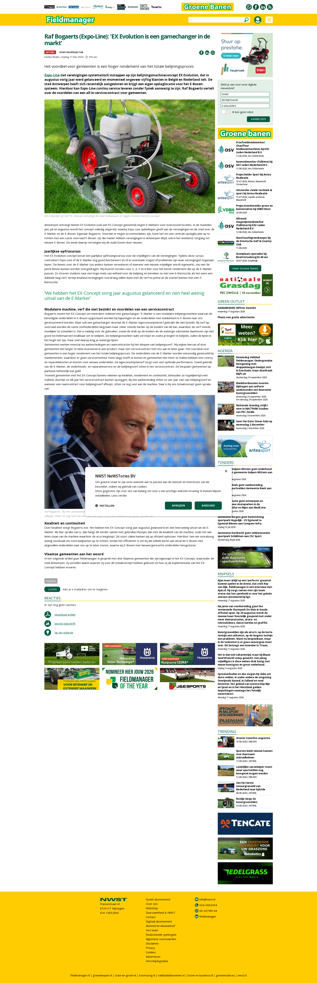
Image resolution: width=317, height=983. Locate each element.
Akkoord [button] (208, 505)
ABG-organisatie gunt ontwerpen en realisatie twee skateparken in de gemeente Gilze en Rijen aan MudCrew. (242, 504)
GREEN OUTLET (231, 301)
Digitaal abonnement (159, 921)
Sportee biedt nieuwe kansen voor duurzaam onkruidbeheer (254, 754)
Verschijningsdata (157, 961)
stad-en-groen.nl (125, 975)
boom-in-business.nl (200, 975)
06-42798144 (208, 911)
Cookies (151, 952)
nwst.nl (242, 975)
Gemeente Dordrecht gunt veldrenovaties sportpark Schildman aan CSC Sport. (244, 534)
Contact (151, 917)
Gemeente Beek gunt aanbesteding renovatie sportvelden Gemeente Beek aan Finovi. (245, 488)
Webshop (152, 908)
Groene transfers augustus (253, 738)
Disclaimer (152, 943)
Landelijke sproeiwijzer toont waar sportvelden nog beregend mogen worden (254, 770)
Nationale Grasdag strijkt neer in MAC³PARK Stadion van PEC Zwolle (252, 409)
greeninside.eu (225, 975)
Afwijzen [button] (178, 505)
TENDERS (226, 462)
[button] (104, 506)
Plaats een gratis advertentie (236, 317)
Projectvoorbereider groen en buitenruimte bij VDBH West (254, 207)
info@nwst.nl (207, 899)
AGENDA (225, 350)
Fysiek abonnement (158, 899)
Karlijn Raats (52, 57)
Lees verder (119, 495)
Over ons (152, 904)
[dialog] (158, 491)
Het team (152, 930)
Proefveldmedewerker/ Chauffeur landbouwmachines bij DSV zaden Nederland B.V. (252, 147)
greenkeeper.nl (102, 975)
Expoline (51, 581)
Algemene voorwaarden (161, 939)
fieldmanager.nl (80, 975)
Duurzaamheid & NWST (160, 912)
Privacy (150, 948)
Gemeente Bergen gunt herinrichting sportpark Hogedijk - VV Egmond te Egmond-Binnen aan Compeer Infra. (241, 520)
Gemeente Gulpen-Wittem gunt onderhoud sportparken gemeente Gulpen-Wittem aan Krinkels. (245, 472)
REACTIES (52, 598)
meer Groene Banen (245, 268)
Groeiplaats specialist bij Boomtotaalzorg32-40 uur (252, 255)
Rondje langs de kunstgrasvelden (246, 800)
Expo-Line (52, 75)
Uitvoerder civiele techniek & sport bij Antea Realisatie (254, 191)
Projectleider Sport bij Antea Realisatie (253, 176)
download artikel (65, 614)
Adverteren (153, 956)
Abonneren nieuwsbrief (160, 926)
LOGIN (52, 589)
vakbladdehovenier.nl (171, 975)
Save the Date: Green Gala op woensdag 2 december (254, 422)
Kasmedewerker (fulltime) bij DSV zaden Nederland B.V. (254, 163)
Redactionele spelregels (161, 934)
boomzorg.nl (147, 975)
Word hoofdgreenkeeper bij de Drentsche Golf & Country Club (254, 241)
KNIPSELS (226, 573)
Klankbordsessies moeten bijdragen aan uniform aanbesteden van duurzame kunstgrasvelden (253, 388)
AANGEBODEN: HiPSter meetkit (237, 308)
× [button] (226, 471)
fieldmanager (207, 916)
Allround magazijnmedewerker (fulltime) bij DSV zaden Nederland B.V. (250, 223)
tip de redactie (64, 632)
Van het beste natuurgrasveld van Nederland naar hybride (250, 786)
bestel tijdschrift (65, 623)
